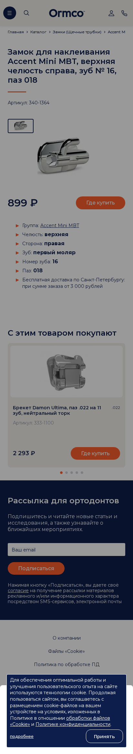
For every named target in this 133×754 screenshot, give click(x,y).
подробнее (22, 736)
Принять (104, 736)
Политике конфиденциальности (73, 724)
